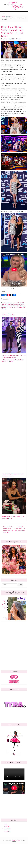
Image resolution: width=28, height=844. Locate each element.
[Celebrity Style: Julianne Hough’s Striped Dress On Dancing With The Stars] (14, 334)
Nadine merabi (20, 304)
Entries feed (6, 826)
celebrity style (4, 304)
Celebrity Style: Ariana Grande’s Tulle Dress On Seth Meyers (20, 528)
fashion (15, 304)
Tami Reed (18, 38)
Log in (5, 824)
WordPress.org (7, 831)
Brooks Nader (21, 302)
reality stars (3, 305)
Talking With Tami (16, 840)
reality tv (9, 305)
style (16, 305)
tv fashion (11, 307)
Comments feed (7, 828)
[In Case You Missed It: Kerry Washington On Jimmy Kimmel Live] (14, 495)
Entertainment (9, 16)
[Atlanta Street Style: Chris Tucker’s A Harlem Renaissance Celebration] (14, 415)
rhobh (12, 305)
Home (3, 16)
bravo (16, 302)
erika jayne (10, 304)
